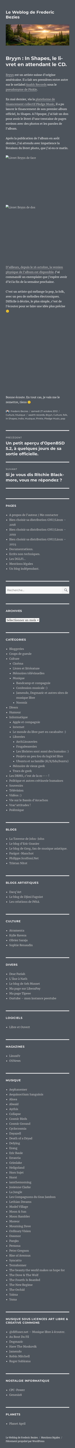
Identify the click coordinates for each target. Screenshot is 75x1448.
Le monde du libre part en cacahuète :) (39, 732)
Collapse (15, 1114)
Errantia (15, 1158)
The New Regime (21, 1285)
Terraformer (17, 1265)
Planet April (17, 1423)
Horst (13, 1177)
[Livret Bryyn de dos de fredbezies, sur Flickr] (37, 232)
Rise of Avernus (20, 1255)
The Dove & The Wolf (23, 1275)
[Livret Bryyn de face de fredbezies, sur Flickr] (37, 177)
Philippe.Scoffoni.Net (24, 858)
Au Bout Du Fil (19, 1336)
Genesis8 (15, 1395)
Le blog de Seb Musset (24, 983)
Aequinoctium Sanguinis (26, 1094)
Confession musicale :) (31, 688)
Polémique (16, 810)
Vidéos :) (15, 795)
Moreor (14, 1221)
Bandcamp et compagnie (33, 683)
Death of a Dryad (20, 1138)
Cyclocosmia (17, 1128)
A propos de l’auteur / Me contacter (33, 515)
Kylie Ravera (17, 935)
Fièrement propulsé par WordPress (25, 1441)
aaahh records (36, 414)
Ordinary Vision (20, 1231)
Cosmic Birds (18, 1119)
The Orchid (17, 1289)
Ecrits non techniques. (24, 554)
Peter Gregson (19, 1250)
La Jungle (15, 1192)
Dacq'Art (15, 892)
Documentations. (21, 549)
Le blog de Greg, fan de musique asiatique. (38, 848)
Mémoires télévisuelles (28, 673)
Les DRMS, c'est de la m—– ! (29, 776)
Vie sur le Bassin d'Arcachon (28, 800)
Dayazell (15, 1133)
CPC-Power (17, 1390)
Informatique (18, 717)
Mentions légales (21, 563)
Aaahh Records (36, 84)
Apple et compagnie (26, 722)
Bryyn (10, 75)
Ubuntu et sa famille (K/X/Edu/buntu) (42, 761)
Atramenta (16, 930)
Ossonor (15, 1236)
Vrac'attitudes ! (20, 805)
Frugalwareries (26, 746)
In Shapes (11, 418)
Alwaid (13, 1104)
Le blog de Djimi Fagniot (26, 897)
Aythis (13, 1109)
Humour (15, 712)
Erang (13, 1148)
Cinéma (18, 663)
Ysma (13, 1299)
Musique (20, 414)
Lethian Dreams (20, 1202)
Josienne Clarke (20, 1187)
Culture (10, 414)
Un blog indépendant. (24, 568)
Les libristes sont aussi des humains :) (42, 751)
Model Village (18, 1206)
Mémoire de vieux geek (29, 766)
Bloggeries (16, 649)
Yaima (13, 1294)
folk (65, 414)
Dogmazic (16, 1341)
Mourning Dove (20, 1226)
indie (21, 418)
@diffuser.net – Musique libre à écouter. (37, 1332)
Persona (14, 1245)
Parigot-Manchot (21, 853)
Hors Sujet (16, 1172)
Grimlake (15, 1162)
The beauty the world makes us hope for (37, 1270)
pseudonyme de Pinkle (21, 89)
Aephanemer (18, 1089)
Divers (13, 707)
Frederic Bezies (19, 411)
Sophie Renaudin (21, 945)
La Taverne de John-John (26, 838)
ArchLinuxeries (26, 741)
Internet (18, 727)
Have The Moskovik (23, 1346)
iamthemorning (20, 1182)
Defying (14, 1143)
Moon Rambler (19, 1216)
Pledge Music (52, 418)
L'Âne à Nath (18, 979)
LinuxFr (14, 1056)
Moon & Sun (17, 1211)
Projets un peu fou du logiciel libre (39, 756)
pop (63, 418)
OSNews (15, 1060)
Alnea (13, 1099)
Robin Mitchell (19, 1356)
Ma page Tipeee (20, 993)
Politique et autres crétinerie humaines (36, 780)
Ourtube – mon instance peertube (32, 998)
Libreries (19, 736)
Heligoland (16, 1167)
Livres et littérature (26, 668)
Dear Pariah (17, 974)
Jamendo (15, 1351)
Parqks (14, 1241)
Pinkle (39, 418)
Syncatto (15, 1260)
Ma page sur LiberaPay (24, 988)
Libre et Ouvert (19, 1027)
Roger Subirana (20, 1361)
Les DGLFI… (17, 559)
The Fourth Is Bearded (24, 1280)
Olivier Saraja (18, 940)
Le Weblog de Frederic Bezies (22, 1437)
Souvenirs (16, 785)
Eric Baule (16, 1153)
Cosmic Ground (19, 1123)
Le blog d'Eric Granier (24, 843)
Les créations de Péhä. (24, 901)
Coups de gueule (20, 653)
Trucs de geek (22, 771)
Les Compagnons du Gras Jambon (32, 1197)
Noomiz (21, 702)
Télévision (16, 790)
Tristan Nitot (18, 863)
